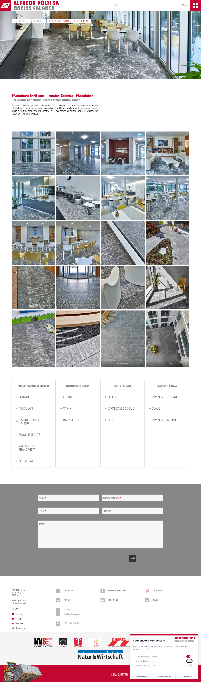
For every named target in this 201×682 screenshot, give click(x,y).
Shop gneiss (158, 591)
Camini (67, 408)
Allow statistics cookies (145, 661)
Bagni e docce (73, 420)
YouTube (20, 614)
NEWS (155, 600)
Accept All (187, 676)
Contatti (68, 600)
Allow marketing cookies (146, 665)
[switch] (189, 656)
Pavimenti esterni (164, 397)
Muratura (26, 461)
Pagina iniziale (21, 21)
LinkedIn (19, 624)
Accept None (141, 676)
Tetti (110, 420)
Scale (156, 408)
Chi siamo (68, 591)
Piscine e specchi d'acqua (30, 422)
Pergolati (26, 408)
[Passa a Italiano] (111, 5)
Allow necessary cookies (146, 656)
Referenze (39, 21)
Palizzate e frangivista (27, 448)
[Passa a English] (118, 5)
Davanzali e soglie (120, 408)
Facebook (20, 619)
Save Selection (164, 676)
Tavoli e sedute (29, 435)
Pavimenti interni (164, 420)
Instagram (20, 628)
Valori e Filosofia (117, 591)
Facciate (113, 397)
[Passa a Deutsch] (105, 5)
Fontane (24, 397)
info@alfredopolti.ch (20, 603)
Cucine (67, 397)
